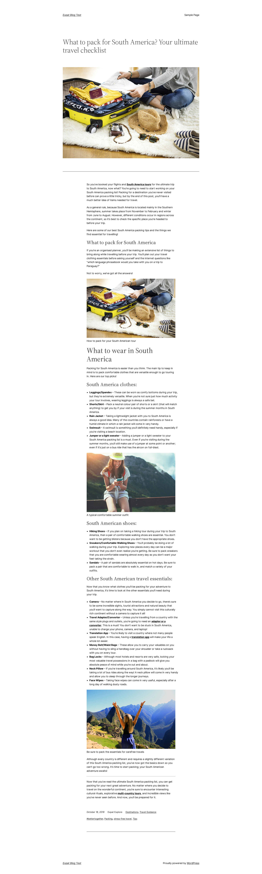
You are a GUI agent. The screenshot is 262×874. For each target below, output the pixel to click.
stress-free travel (123, 818)
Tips (135, 818)
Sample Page (191, 15)
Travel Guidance (148, 812)
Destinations (132, 812)
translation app (140, 637)
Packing (108, 818)
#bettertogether (95, 818)
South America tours (139, 184)
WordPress (193, 863)
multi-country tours (129, 793)
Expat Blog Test (72, 15)
